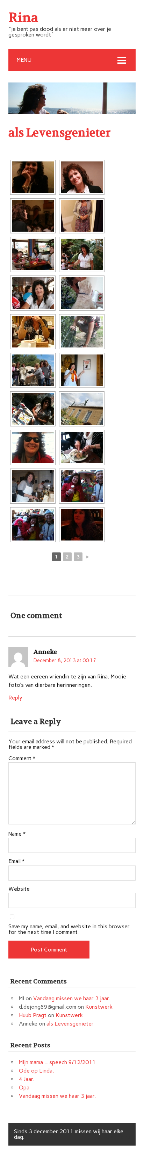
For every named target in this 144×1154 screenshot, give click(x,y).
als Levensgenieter (70, 1023)
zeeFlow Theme (112, 1137)
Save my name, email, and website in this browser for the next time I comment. (69, 929)
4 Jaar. (27, 1079)
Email (16, 861)
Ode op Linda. (36, 1070)
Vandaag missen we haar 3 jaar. (71, 998)
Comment (21, 758)
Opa (24, 1087)
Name (17, 834)
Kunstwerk (99, 1006)
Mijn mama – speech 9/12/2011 (57, 1062)
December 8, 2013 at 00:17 (65, 660)
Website (19, 889)
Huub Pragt (32, 1015)
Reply (15, 697)
